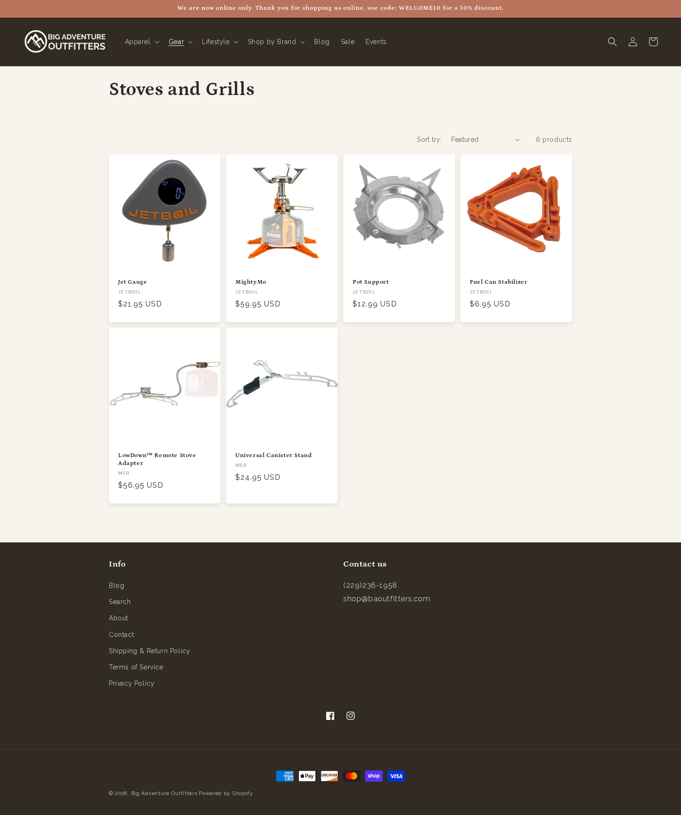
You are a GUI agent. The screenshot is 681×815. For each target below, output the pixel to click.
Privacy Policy (131, 683)
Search (120, 601)
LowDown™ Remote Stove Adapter (157, 459)
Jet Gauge (132, 282)
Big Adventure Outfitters (164, 793)
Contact (121, 634)
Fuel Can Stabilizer (498, 282)
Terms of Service (136, 667)
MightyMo (250, 282)
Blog (116, 585)
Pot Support (371, 282)
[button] (141, 41)
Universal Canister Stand (273, 455)
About (118, 618)
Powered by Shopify (226, 793)
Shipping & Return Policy (149, 651)
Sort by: (429, 139)
